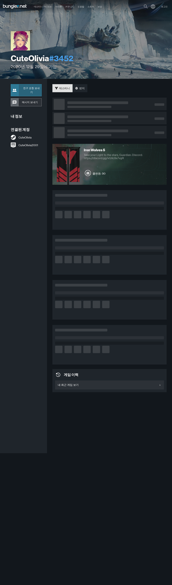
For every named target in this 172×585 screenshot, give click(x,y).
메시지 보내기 (30, 102)
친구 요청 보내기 (31, 90)
